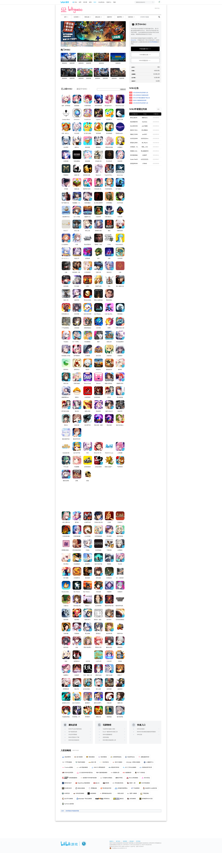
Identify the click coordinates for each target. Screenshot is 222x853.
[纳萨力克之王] (109, 404)
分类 (62, 811)
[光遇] (109, 252)
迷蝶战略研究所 (145, 757)
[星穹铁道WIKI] (101, 72)
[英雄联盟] (109, 710)
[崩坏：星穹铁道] (66, 99)
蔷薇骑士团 (116, 772)
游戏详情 (72, 63)
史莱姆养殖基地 (117, 757)
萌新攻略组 (92, 757)
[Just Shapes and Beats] (98, 307)
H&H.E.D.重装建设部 (99, 767)
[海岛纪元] (109, 265)
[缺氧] (77, 474)
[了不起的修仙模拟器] (66, 321)
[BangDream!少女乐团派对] (109, 99)
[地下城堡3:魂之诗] (66, 196)
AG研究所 (67, 793)
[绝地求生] (98, 363)
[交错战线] (77, 321)
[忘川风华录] (98, 599)
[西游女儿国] (98, 640)
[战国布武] (120, 682)
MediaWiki (133, 40)
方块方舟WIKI (98, 60)
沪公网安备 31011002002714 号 (119, 848)
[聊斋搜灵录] (109, 363)
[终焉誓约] (87, 710)
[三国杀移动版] (66, 529)
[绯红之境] (87, 224)
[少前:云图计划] (66, 515)
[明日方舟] (66, 377)
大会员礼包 (101, 2)
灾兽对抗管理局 (69, 772)
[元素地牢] (77, 668)
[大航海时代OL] (66, 210)
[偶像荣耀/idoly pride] (66, 390)
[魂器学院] (77, 293)
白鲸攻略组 (93, 793)
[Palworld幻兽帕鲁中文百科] (120, 238)
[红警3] (87, 279)
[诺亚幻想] (77, 418)
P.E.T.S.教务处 (141, 772)
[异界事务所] (66, 682)
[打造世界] (98, 210)
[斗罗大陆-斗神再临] (109, 210)
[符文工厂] (66, 224)
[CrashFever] (87, 113)
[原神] (66, 654)
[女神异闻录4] (87, 460)
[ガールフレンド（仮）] (66, 252)
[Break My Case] (120, 99)
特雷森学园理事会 (122, 788)
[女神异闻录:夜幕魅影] (98, 390)
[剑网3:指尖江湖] (120, 321)
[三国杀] (109, 515)
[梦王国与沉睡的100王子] (66, 404)
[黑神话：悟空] (98, 238)
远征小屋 (93, 762)
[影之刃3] (77, 682)
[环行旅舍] (77, 279)
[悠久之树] (98, 682)
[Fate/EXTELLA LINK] (109, 168)
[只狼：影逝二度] (87, 668)
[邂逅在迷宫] (109, 640)
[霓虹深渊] (109, 418)
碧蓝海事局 (68, 757)
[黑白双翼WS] (87, 238)
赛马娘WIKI (81, 75)
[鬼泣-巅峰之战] (120, 279)
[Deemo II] (98, 168)
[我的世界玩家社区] (120, 599)
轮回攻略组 (133, 798)
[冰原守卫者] (120, 113)
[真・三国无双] (120, 571)
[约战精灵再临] (66, 710)
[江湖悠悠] (87, 349)
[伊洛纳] (120, 654)
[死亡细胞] (66, 571)
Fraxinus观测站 (69, 767)
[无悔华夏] (66, 627)
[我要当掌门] (87, 613)
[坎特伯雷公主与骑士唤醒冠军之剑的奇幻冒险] (66, 307)
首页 (80, 2)
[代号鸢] (66, 182)
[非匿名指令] (120, 224)
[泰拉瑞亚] (87, 571)
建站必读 (98, 17)
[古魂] (66, 265)
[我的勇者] (77, 613)
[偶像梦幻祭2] (120, 377)
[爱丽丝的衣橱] (109, 140)
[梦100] (109, 390)
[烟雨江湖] (120, 696)
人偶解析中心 (149, 762)
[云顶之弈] (109, 654)
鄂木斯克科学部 (107, 788)
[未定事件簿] (109, 627)
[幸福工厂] (87, 599)
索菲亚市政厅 (68, 783)
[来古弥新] (77, 307)
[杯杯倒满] (87, 140)
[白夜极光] (120, 140)
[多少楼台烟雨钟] (98, 196)
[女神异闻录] (87, 390)
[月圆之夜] (109, 696)
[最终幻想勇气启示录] (98, 696)
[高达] (109, 279)
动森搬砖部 (128, 772)
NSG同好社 (106, 762)
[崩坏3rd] (77, 140)
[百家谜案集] (77, 154)
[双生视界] (109, 529)
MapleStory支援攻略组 (84, 783)
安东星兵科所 (68, 788)
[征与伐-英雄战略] (87, 682)
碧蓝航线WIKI (65, 60)
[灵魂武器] (109, 349)
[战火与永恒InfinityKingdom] (77, 696)
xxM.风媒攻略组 (83, 767)
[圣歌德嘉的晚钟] (77, 543)
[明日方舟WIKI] (68, 72)
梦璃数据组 (94, 788)
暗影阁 (107, 783)
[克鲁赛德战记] (87, 321)
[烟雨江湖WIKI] (118, 72)
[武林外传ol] (120, 627)
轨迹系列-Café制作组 (151, 788)
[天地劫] (87, 543)
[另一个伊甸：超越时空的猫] (77, 335)
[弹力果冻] (66, 557)
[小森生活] (66, 599)
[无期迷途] (77, 627)
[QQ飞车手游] (77, 446)
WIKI (95, 2)
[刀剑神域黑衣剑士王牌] (109, 182)
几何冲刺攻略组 (145, 783)
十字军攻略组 (68, 762)
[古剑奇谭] (120, 252)
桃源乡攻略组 (81, 788)
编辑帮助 (119, 17)
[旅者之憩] (109, 335)
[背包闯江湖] (98, 154)
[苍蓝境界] (120, 154)
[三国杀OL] (120, 515)
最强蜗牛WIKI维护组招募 (90, 777)
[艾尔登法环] (109, 154)
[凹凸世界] (77, 127)
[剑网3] (109, 321)
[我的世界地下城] (109, 599)
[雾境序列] (120, 640)
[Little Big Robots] (109, 307)
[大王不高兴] (120, 196)
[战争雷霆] (109, 682)
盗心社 (97, 783)
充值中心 (108, 2)
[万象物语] (109, 585)
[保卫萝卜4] (109, 113)
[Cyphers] (98, 113)
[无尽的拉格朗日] (120, 613)
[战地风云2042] (66, 696)
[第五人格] (77, 224)
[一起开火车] (98, 654)
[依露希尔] (66, 668)
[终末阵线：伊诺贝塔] (77, 710)
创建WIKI (109, 17)
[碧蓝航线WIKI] (68, 57)
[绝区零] (87, 363)
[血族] (77, 640)
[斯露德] (109, 557)
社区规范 (76, 17)
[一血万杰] (87, 654)
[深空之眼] (98, 571)
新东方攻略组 (118, 762)
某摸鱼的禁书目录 (147, 767)
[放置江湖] (77, 168)
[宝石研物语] (109, 127)
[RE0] (87, 446)
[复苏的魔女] (87, 196)
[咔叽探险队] (87, 335)
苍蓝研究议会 (131, 757)
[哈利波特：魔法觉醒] (77, 265)
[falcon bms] (120, 168)
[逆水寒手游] (87, 418)
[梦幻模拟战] (120, 390)
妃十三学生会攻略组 (130, 767)
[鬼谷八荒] (66, 293)
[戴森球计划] (87, 210)
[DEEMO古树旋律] (87, 168)
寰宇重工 (120, 777)
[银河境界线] (120, 710)
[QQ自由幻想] (66, 446)
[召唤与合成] (98, 668)
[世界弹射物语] (98, 529)
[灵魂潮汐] (120, 349)
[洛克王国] (98, 349)
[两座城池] (120, 307)
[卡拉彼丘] (66, 335)
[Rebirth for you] (109, 446)
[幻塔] (77, 238)
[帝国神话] (66, 168)
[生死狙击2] (109, 571)
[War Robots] (77, 585)
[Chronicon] (77, 113)
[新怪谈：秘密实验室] (98, 613)
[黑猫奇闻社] (109, 293)
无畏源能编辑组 (73, 777)
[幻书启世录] (87, 265)
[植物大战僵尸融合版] (109, 460)
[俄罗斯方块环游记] (87, 182)
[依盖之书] (77, 252)
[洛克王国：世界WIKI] (85, 57)
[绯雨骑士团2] (98, 224)
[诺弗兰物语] (77, 377)
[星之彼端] (87, 627)
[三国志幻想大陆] (98, 515)
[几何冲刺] (98, 321)
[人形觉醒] (120, 446)
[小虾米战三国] (77, 599)
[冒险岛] (77, 390)
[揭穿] (98, 335)
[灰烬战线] (66, 279)
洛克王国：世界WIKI (83, 60)
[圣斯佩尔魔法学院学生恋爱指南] (66, 543)
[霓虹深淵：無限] (98, 418)
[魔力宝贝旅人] (120, 418)
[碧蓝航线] (77, 99)
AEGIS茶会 (147, 777)
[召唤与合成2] (109, 668)
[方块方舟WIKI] (101, 57)
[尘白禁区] (66, 140)
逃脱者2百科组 (115, 767)
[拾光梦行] (87, 557)
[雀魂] (87, 474)
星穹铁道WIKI (98, 75)
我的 (114, 2)
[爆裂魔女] (98, 140)
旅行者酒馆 (80, 757)
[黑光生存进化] (87, 293)
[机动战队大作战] (66, 349)
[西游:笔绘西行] (87, 640)
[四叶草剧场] (120, 529)
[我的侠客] (66, 613)
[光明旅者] (87, 252)
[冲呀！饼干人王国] (66, 127)
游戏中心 (112, 841)
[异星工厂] (120, 668)
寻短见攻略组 (88, 798)
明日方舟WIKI (65, 75)
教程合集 (87, 17)
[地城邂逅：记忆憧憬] (77, 196)
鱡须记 (122, 798)
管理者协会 (107, 798)
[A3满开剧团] (87, 99)
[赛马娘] (77, 515)
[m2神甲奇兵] (87, 515)
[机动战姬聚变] (120, 335)
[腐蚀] (109, 224)
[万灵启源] (98, 585)
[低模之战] (77, 182)
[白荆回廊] (66, 154)
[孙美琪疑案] (98, 543)
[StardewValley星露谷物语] (66, 585)
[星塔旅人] (98, 627)
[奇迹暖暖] (77, 460)
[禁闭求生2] (77, 363)
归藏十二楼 (132, 783)
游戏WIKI (64, 63)
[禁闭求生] (66, 363)
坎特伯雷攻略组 (80, 793)
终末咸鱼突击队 (119, 783)
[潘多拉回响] (66, 474)
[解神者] (120, 363)
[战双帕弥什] (77, 654)
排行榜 (85, 2)
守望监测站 (146, 793)
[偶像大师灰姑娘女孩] (109, 377)
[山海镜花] (120, 543)
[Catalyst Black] (66, 113)
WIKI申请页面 (153, 42)
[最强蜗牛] (87, 696)
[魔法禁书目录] (77, 432)
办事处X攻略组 (136, 762)
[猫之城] (77, 404)
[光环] (98, 252)
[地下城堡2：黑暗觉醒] (120, 182)
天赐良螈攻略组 (103, 772)
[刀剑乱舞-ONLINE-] (98, 182)
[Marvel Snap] (87, 377)
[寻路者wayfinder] (120, 127)
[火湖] (120, 265)
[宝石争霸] (98, 127)
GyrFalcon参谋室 (69, 803)
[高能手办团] (98, 279)
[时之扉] (120, 557)
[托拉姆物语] (77, 557)
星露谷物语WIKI (115, 60)
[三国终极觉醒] (77, 529)
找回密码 (125, 841)
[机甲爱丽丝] (77, 349)
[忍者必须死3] (98, 460)
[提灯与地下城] (98, 557)
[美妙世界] (120, 404)
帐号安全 (118, 841)
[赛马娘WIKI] (85, 72)
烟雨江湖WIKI (114, 75)
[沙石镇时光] (77, 571)
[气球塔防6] (120, 460)
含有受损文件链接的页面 (72, 811)
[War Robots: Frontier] (87, 585)
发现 (90, 2)
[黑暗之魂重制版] (98, 293)
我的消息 (157, 8)
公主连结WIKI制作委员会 (86, 772)
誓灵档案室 (104, 757)
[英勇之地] (98, 710)
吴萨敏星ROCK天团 (147, 798)
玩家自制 (130, 17)
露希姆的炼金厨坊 (107, 793)
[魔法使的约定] (66, 432)
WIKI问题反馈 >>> (144, 60)
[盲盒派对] (98, 404)
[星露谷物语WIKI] (118, 57)
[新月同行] (109, 613)
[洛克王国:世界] (87, 307)
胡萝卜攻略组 (133, 793)
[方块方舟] (93, 31)
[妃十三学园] (77, 210)
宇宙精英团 (136, 788)
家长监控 (132, 841)
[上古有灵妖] (87, 529)
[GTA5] (109, 238)
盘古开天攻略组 (68, 798)
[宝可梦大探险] (87, 127)
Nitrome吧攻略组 (133, 777)
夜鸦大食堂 (121, 793)
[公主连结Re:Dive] (66, 238)
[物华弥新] (66, 640)
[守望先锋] (109, 543)
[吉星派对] (120, 585)
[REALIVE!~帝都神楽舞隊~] (98, 446)
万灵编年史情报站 (107, 777)
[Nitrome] (98, 377)
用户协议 (138, 841)
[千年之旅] (66, 460)
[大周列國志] (109, 196)
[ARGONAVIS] (98, 99)
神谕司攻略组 (81, 762)
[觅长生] (66, 418)
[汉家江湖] (98, 265)
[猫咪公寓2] (87, 404)
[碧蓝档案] (87, 154)
